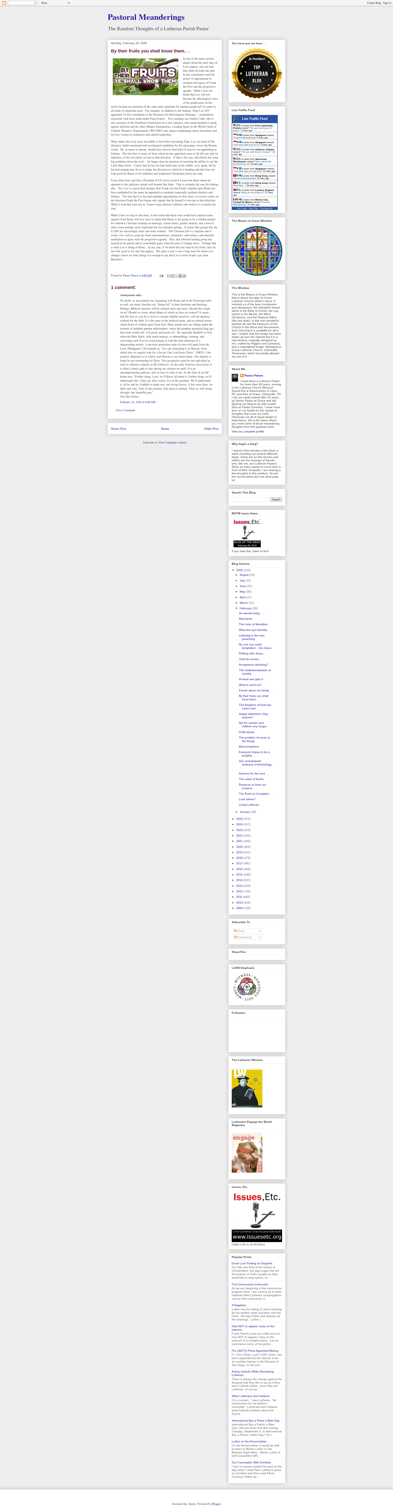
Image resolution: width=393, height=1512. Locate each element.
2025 (240, 818)
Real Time (253, 208)
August (245, 574)
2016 (240, 869)
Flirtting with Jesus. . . (253, 653)
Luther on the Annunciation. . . (251, 1441)
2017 (240, 863)
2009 (240, 908)
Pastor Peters (253, 375)
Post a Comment (125, 410)
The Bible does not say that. (248, 171)
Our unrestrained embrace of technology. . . (255, 764)
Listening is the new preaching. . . (251, 637)
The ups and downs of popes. (256, 152)
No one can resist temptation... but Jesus (255, 646)
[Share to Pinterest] (184, 276)
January (245, 811)
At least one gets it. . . (253, 679)
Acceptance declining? (253, 664)
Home (165, 428)
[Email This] (169, 276)
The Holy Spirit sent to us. (247, 145)
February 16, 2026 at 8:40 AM (137, 402)
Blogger (216, 1504)
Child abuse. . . (248, 732)
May (243, 591)
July (243, 580)
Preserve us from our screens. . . (252, 786)
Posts (241, 931)
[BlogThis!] (173, 276)
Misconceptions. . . (251, 746)
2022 (240, 835)
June (243, 586)
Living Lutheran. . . (251, 804)
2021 (240, 841)
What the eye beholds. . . (255, 630)
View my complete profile (248, 431)
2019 (240, 852)
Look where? (247, 799)
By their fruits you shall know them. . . (253, 697)
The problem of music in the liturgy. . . (254, 739)
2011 (239, 896)
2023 (240, 830)
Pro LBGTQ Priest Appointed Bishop (255, 1350)
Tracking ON (266, 208)
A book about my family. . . (256, 690)
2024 (240, 824)
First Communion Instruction (250, 1284)
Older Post (211, 428)
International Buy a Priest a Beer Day (256, 1420)
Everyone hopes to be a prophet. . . (254, 753)
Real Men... (239, 185)
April (243, 597)
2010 (240, 902)
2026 (240, 570)
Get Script (242, 208)
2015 (240, 874)
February (246, 608)
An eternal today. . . (251, 613)
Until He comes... (250, 659)
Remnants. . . (247, 618)
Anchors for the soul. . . (254, 773)
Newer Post (118, 428)
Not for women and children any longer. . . (255, 724)
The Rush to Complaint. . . (256, 793)
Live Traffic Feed (255, 118)
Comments (244, 937)
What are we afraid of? (253, 192)
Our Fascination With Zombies (251, 1462)
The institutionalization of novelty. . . (255, 672)
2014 (240, 880)
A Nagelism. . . (241, 1305)
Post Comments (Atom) (172, 442)
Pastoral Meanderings (146, 17)
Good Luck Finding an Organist (252, 1263)
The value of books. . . (253, 779)
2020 (240, 846)
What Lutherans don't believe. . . (253, 1396)
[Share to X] (177, 276)
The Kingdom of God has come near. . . (255, 706)
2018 (240, 857)
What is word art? (250, 684)
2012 (240, 891)
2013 (240, 885)
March (244, 602)
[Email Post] (161, 275)
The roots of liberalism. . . (255, 624)
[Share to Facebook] (180, 276)
